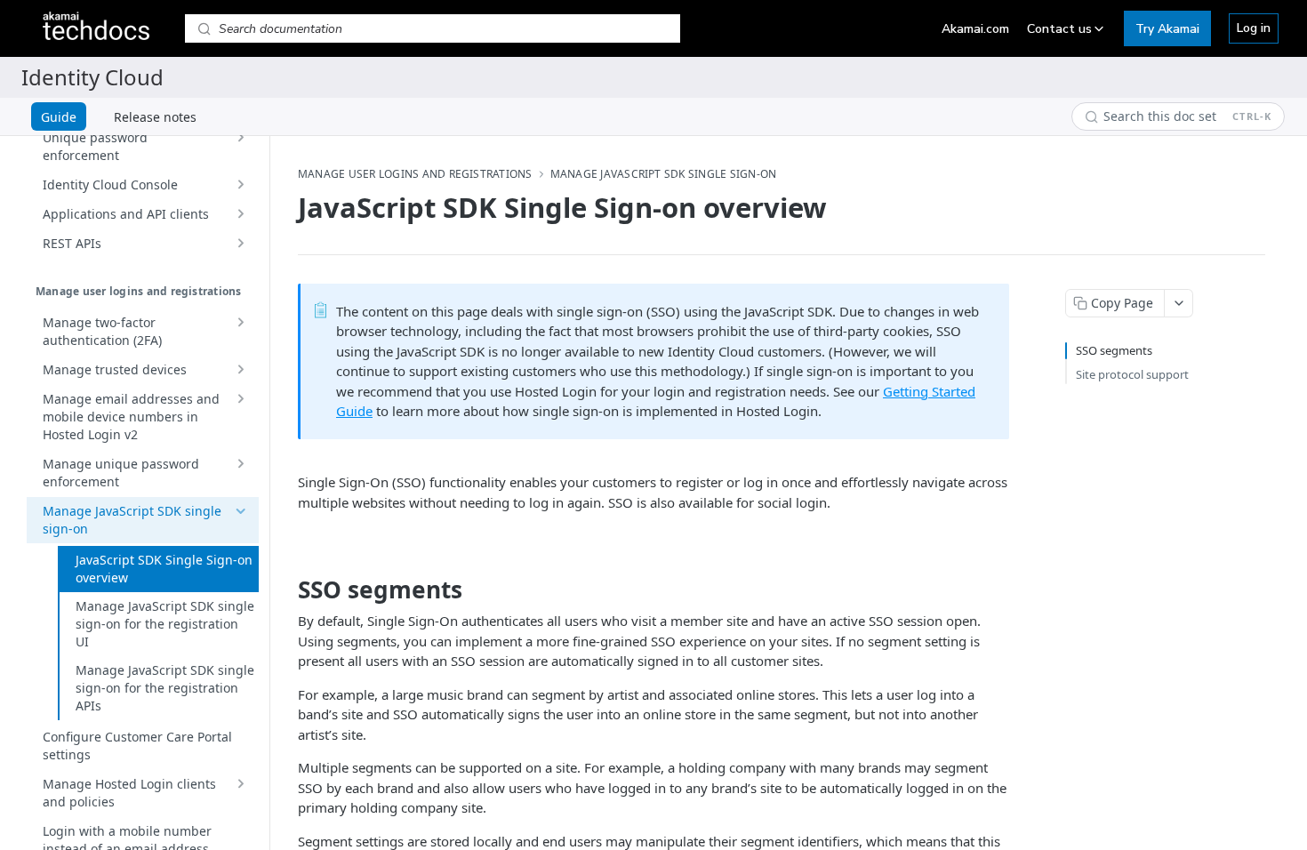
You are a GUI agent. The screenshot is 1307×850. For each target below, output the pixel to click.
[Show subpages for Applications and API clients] (240, 214)
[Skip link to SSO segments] (285, 589)
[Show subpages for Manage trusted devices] (240, 370)
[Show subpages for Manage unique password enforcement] (240, 464)
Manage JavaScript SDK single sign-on (663, 174)
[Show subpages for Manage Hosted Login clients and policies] (240, 784)
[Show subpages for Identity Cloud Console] (240, 185)
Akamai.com (975, 28)
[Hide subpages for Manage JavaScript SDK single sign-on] (240, 511)
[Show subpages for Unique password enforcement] (240, 138)
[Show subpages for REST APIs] (240, 244)
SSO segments (1114, 350)
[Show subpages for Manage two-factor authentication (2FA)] (240, 323)
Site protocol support (1132, 374)
